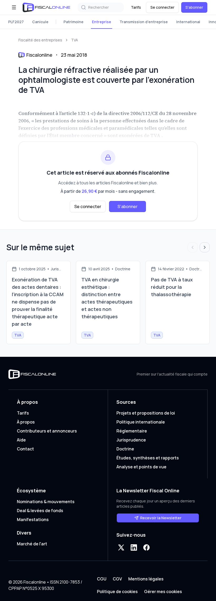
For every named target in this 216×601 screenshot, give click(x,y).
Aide (21, 440)
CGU (101, 579)
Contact (25, 449)
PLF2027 (16, 21)
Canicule (40, 21)
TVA (74, 39)
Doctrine (125, 449)
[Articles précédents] (193, 247)
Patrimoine (73, 21)
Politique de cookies (117, 591)
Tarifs (136, 7)
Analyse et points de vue (141, 467)
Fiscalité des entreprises (40, 39)
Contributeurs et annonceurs (47, 431)
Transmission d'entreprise (144, 21)
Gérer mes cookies (163, 591)
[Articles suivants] (205, 247)
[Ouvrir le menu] (13, 7)
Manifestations (33, 519)
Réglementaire (131, 431)
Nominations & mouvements (46, 501)
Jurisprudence (131, 440)
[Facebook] (146, 547)
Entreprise (101, 21)
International (188, 21)
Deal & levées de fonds (40, 510)
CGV (117, 579)
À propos (26, 422)
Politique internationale (140, 422)
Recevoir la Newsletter (160, 517)
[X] (121, 547)
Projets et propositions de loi (145, 413)
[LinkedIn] (134, 547)
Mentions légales (146, 579)
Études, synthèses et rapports (147, 458)
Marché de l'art (32, 544)
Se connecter (162, 7)
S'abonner (194, 7)
